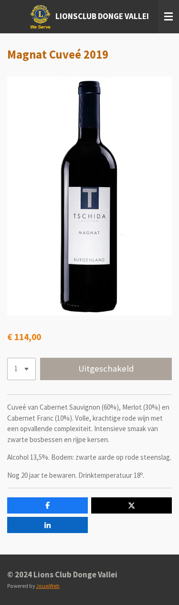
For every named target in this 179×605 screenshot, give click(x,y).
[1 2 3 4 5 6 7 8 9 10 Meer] (21, 369)
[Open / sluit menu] (168, 16)
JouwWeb (48, 586)
